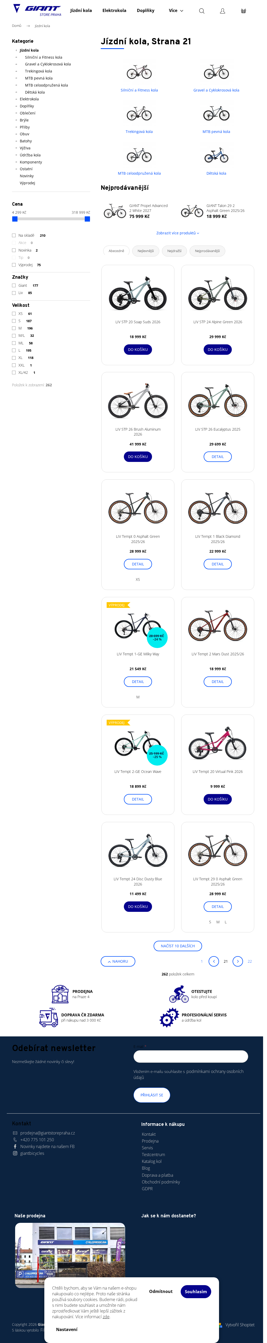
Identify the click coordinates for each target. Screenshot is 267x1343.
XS (25, 313)
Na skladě (32, 235)
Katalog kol (152, 1161)
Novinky (27, 175)
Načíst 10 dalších (178, 945)
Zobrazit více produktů (176, 232)
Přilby (25, 127)
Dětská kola (35, 92)
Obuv (24, 133)
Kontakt (149, 1134)
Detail (218, 456)
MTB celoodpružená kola (46, 85)
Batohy (26, 140)
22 (250, 961)
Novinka (28, 250)
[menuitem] (81, 10)
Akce (26, 242)
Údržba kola (30, 154)
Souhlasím (196, 1292)
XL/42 (27, 372)
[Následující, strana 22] (238, 961)
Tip (24, 257)
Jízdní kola (29, 50)
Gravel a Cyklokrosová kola (48, 64)
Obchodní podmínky (161, 1182)
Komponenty (31, 162)
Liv (25, 292)
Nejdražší (174, 250)
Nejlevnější (146, 250)
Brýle (24, 120)
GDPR (147, 1189)
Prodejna (150, 1141)
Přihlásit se (152, 1094)
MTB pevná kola (39, 78)
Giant (28, 285)
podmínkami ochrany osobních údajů (189, 1074)
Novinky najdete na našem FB (47, 1146)
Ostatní (26, 168)
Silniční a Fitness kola (43, 57)
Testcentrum (153, 1154)
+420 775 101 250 (37, 1140)
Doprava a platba (157, 1175)
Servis (147, 1148)
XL (26, 357)
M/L (26, 335)
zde (106, 1317)
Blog (146, 1168)
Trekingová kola (38, 71)
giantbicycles (32, 1153)
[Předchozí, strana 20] (214, 961)
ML (26, 342)
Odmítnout (161, 1291)
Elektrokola (29, 98)
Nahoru (120, 961)
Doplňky (27, 105)
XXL (25, 365)
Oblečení (27, 113)
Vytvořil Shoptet (240, 1325)
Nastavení (66, 1329)
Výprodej (27, 182)
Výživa (25, 147)
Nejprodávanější (207, 250)
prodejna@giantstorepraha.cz (47, 1133)
